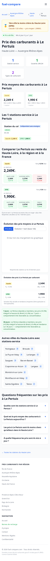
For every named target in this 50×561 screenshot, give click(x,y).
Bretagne (5, 506)
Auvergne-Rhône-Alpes (17, 14)
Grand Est (6, 498)
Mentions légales (8, 535)
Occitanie (5, 480)
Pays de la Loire (8, 502)
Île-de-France (7, 469)
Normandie (6, 510)
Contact (5, 532)
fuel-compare (11, 4)
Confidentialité (7, 539)
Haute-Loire (32, 14)
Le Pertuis (43, 14)
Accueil (4, 14)
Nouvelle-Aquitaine (9, 476)
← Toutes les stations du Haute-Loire (16, 452)
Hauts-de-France (8, 484)
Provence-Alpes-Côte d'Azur (12, 495)
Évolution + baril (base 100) (25, 229)
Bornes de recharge (9, 524)
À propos (5, 528)
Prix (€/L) (8, 229)
